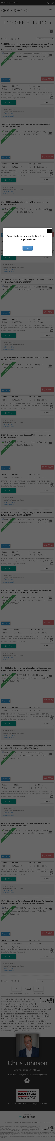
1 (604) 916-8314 (8, 114)
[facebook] (27, 1081)
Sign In (4, 3)
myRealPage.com (27, 1117)
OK (27, 248)
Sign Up (13, 3)
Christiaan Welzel (20, 1122)
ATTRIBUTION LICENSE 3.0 (41, 1122)
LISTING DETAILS (8, 102)
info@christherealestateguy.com (33, 1074)
